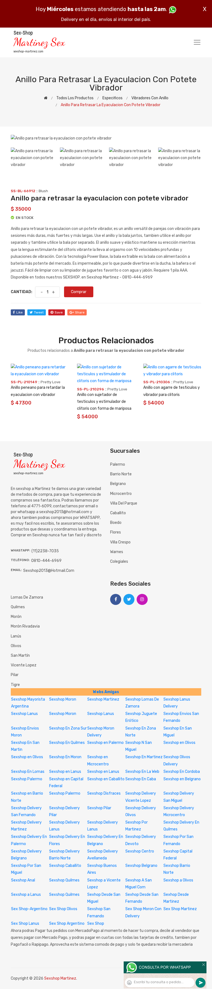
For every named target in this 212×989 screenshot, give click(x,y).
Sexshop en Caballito (105, 779)
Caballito (118, 513)
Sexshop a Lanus (26, 894)
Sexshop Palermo (26, 779)
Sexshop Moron (62, 699)
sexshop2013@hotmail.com (48, 570)
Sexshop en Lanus (65, 771)
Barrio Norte (121, 474)
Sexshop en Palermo (105, 742)
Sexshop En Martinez (144, 757)
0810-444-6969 (46, 560)
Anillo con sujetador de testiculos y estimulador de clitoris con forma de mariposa (104, 401)
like (19, 312)
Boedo (115, 522)
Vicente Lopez (23, 665)
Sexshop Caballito (65, 865)
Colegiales (119, 561)
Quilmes (18, 607)
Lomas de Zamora (27, 597)
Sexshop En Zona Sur (68, 728)
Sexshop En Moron (65, 757)
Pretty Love (50, 382)
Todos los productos (75, 98)
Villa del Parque (123, 503)
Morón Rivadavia (25, 626)
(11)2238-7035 (45, 551)
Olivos (16, 646)
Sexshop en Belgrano (182, 779)
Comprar (78, 292)
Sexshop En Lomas (27, 771)
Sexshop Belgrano (141, 865)
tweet (39, 312)
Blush (43, 191)
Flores (115, 532)
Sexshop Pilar (99, 808)
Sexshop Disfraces (104, 793)
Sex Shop (95, 923)
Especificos (112, 98)
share (79, 312)
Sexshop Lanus (24, 713)
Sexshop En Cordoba (181, 771)
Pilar (14, 674)
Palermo (117, 464)
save (59, 312)
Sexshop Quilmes (64, 880)
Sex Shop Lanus (25, 923)
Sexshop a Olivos (178, 880)
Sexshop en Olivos (179, 742)
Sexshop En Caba (140, 779)
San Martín (20, 655)
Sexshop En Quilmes (67, 742)
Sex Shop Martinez (180, 909)
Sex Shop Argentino (66, 923)
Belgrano (118, 483)
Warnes (116, 552)
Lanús (16, 636)
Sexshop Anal (23, 880)
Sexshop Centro (139, 851)
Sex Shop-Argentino (29, 909)
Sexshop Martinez (103, 699)
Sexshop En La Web (142, 771)
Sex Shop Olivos (63, 909)
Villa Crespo (120, 542)
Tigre (15, 684)
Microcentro (121, 493)
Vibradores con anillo (149, 98)
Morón (16, 616)
